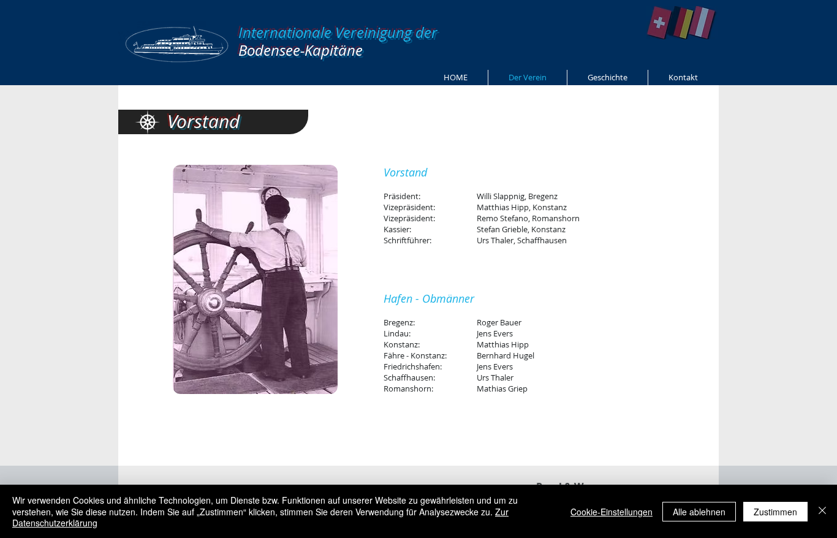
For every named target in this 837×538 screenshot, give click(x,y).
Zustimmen (775, 512)
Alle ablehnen (699, 512)
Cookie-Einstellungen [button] (611, 512)
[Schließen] (822, 511)
